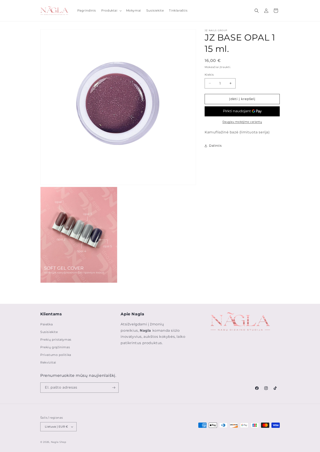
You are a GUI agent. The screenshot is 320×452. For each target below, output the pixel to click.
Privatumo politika (55, 355)
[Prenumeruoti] (113, 387)
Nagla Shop (58, 442)
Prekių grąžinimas (55, 347)
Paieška (46, 324)
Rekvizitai (48, 363)
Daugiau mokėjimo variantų (242, 121)
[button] (111, 10)
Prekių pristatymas (55, 340)
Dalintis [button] (215, 146)
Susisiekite (49, 332)
